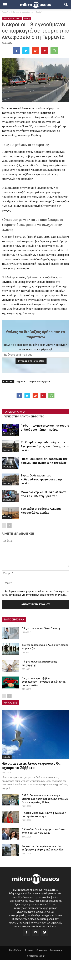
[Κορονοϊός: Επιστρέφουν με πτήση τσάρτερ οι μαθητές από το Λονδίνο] (10, 850)
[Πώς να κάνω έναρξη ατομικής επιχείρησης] (10, 666)
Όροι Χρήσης (15, 950)
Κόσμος (7, 450)
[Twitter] (44, 932)
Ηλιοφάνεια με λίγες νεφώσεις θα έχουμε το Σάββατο (31, 765)
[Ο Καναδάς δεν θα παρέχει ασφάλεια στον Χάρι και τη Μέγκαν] (10, 834)
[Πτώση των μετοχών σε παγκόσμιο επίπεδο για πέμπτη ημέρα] (10, 430)
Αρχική (5, 12)
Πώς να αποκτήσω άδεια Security (41, 628)
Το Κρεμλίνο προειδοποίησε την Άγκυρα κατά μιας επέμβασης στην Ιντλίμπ (45, 446)
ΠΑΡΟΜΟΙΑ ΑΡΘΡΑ (14, 411)
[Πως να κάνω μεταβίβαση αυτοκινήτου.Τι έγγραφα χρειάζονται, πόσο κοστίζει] (10, 682)
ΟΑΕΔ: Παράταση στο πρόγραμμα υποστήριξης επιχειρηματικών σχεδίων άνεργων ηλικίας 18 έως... (45, 799)
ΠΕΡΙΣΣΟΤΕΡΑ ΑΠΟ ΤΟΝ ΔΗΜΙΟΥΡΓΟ (24, 416)
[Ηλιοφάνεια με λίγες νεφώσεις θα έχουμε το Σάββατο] (35, 734)
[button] (66, 4)
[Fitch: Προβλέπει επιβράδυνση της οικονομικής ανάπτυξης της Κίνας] (10, 463)
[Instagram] (35, 932)
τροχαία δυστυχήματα (39, 381)
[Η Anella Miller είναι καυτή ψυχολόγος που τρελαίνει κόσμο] (10, 817)
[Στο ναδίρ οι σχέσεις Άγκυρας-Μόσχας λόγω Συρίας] (10, 513)
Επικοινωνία (56, 950)
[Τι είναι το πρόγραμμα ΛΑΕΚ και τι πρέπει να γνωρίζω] (10, 649)
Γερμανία (20, 381)
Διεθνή (27, 18)
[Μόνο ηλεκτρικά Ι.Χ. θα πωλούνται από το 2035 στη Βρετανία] (10, 496)
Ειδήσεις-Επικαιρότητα (12, 18)
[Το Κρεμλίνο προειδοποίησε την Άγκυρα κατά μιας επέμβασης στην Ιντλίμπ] (10, 446)
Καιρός (6, 756)
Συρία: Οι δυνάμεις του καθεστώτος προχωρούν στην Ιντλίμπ (41, 479)
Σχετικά (29, 950)
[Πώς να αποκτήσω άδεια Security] (10, 633)
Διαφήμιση (42, 950)
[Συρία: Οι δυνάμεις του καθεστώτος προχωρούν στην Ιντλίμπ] (10, 479)
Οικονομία (8, 433)
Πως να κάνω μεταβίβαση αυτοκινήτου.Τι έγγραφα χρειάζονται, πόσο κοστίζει (43, 682)
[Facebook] (26, 932)
